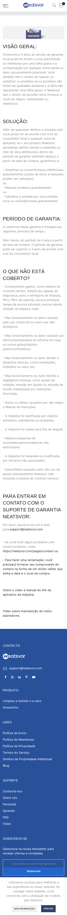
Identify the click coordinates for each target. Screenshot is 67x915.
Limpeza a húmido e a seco (22, 701)
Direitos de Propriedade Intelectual (27, 759)
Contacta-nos (12, 791)
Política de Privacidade (19, 746)
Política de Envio (14, 733)
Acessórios (10, 707)
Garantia (9, 811)
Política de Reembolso (18, 739)
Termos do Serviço (16, 752)
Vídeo (7, 824)
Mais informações (24, 908)
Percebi (48, 908)
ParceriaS (9, 804)
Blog (6, 765)
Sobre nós (10, 798)
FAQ (5, 817)
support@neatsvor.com (26, 529)
